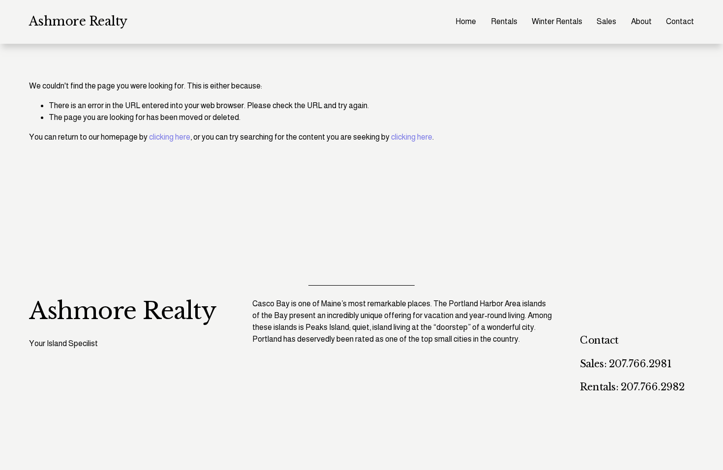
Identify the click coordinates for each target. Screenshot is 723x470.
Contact (680, 21)
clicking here (169, 137)
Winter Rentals (557, 21)
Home (465, 21)
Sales (606, 21)
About (641, 21)
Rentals (504, 21)
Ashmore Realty (78, 21)
